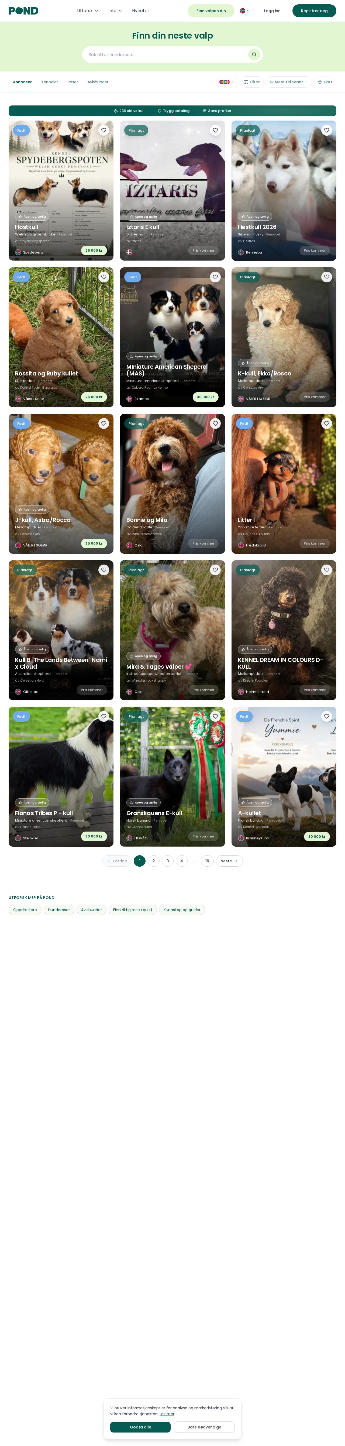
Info (112, 11)
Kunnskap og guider (182, 909)
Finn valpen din (211, 10)
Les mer (167, 1414)
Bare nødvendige (204, 1427)
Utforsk (85, 11)
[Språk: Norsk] (245, 11)
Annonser (22, 82)
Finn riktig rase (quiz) (132, 909)
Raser (73, 82)
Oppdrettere (25, 909)
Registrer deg (314, 10)
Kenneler (50, 82)
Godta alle (140, 1427)
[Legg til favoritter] (103, 130)
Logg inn (272, 10)
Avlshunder (98, 82)
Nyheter (140, 11)
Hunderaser (59, 909)
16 (207, 861)
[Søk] (254, 54)
